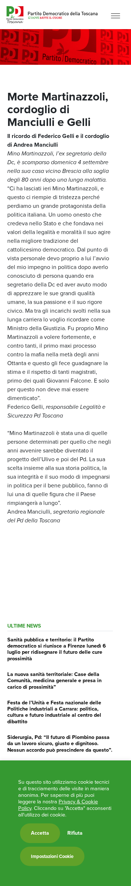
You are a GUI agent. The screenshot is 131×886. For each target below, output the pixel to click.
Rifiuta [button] (75, 833)
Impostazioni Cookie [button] (52, 856)
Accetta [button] (40, 833)
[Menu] (116, 15)
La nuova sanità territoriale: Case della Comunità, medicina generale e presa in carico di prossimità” (54, 680)
